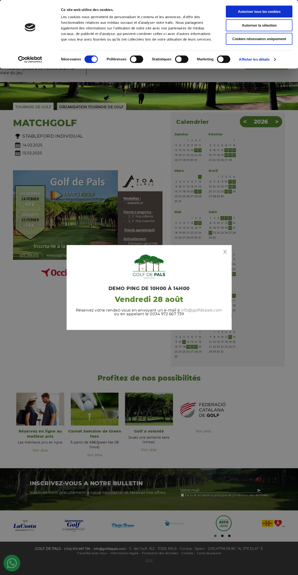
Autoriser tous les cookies (259, 12)
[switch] (136, 59)
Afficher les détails (254, 59)
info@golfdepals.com (201, 310)
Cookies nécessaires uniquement (259, 39)
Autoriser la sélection (259, 25)
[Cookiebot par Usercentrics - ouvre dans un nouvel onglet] (30, 59)
